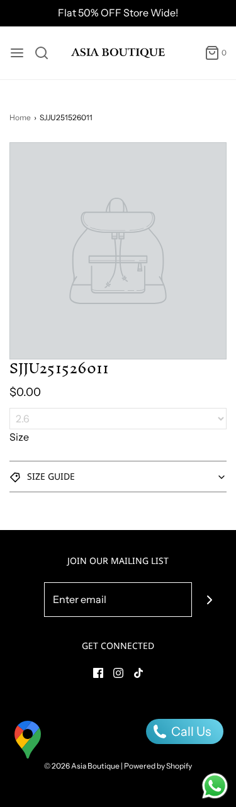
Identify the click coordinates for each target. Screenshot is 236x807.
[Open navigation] (17, 53)
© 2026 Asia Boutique (82, 765)
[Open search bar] (46, 53)
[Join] (209, 599)
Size (19, 437)
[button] (118, 476)
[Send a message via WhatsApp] (215, 786)
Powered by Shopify (158, 765)
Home (20, 117)
